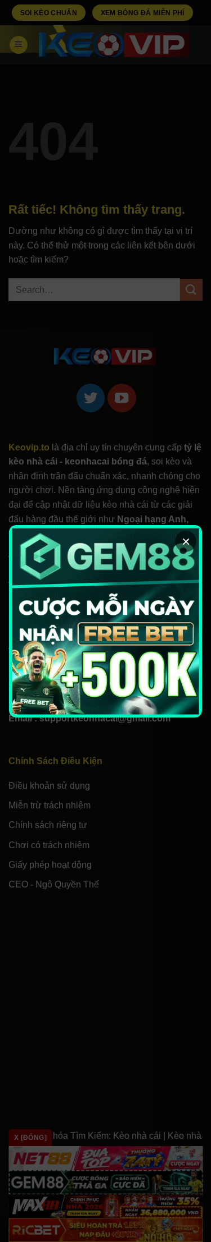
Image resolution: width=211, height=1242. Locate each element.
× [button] (186, 541)
